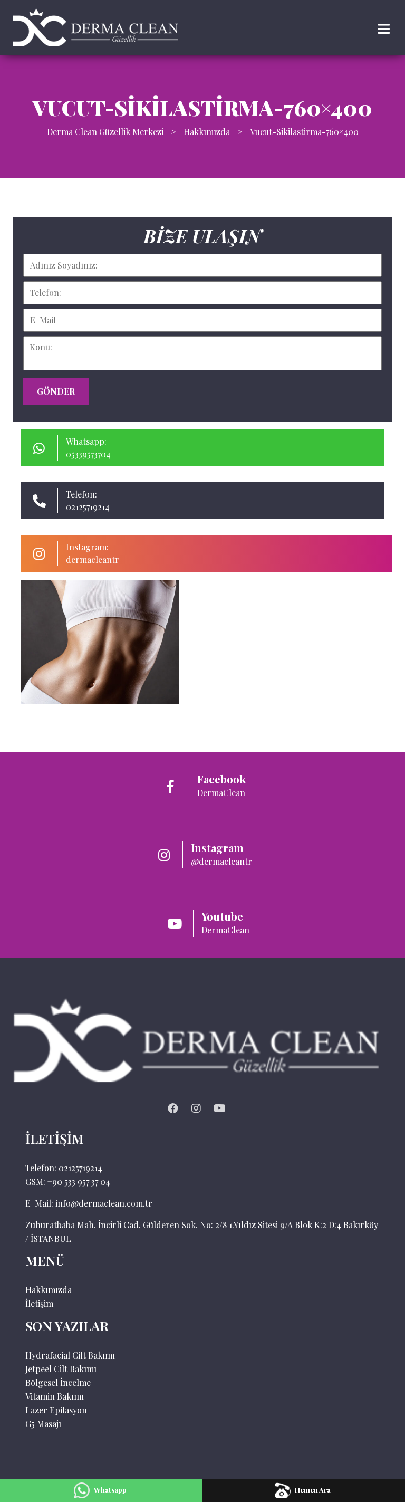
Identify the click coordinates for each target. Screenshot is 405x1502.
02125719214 (80, 1167)
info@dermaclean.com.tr (103, 1203)
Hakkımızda (48, 1289)
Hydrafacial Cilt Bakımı (70, 1355)
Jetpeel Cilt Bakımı (61, 1368)
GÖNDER (56, 391)
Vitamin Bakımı (54, 1396)
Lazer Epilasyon (56, 1409)
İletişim (39, 1303)
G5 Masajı (43, 1423)
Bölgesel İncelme (58, 1382)
